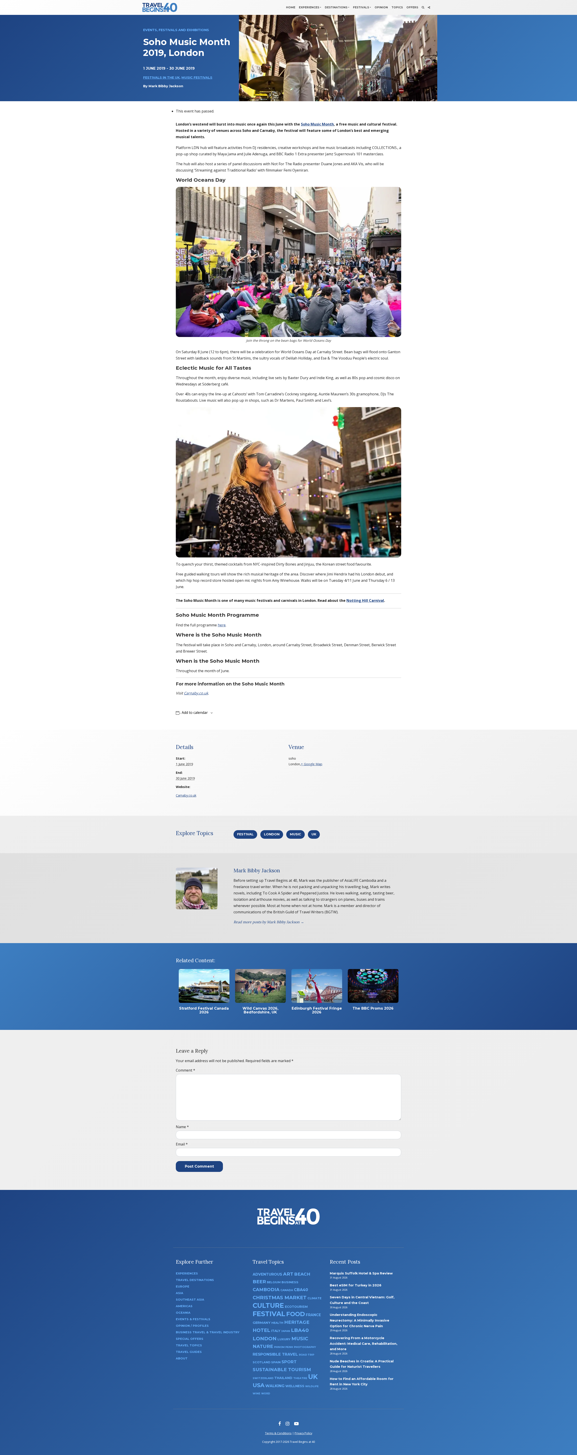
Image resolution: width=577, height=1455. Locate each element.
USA (258, 1385)
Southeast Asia (190, 1299)
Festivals (361, 7)
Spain (276, 1362)
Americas (184, 1306)
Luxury (284, 1339)
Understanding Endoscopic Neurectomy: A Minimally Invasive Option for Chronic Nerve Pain (359, 1320)
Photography (305, 1347)
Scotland (261, 1362)
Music (295, 834)
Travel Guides (189, 1352)
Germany (261, 1323)
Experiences (309, 7)
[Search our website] (423, 7)
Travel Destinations (195, 1280)
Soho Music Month (317, 124)
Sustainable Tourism (282, 1369)
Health (277, 1322)
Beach (302, 1274)
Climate (314, 1298)
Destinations (336, 7)
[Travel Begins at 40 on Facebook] (279, 1424)
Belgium (274, 1282)
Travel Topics (189, 1345)
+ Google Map (311, 764)
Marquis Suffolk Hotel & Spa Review (361, 1273)
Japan (285, 1331)
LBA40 (300, 1330)
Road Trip (306, 1354)
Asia (179, 1293)
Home (290, 7)
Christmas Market (280, 1297)
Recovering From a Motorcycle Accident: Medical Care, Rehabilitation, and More (363, 1343)
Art (288, 1274)
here (222, 625)
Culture (268, 1305)
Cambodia (266, 1289)
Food (295, 1314)
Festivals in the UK (161, 78)
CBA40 (301, 1289)
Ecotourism (296, 1306)
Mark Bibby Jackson (166, 86)
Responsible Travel (275, 1354)
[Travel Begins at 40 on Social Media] (429, 7)
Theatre (300, 1378)
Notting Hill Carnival (365, 600)
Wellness (294, 1386)
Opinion (381, 7)
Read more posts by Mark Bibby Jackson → (269, 922)
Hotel (261, 1330)
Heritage (296, 1322)
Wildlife (312, 1386)
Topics (397, 7)
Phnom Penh (283, 1347)
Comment (185, 1070)
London (271, 834)
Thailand (283, 1378)
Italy (275, 1331)
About (182, 1358)
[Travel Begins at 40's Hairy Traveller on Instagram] (287, 1424)
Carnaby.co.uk (196, 693)
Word (265, 1393)
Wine (256, 1393)
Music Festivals (196, 78)
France (313, 1315)
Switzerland (263, 1378)
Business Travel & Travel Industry (207, 1332)
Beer (259, 1281)
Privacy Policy (303, 1433)
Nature (263, 1346)
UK (313, 834)
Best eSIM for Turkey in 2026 (355, 1285)
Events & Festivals (193, 1319)
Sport (289, 1361)
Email (182, 1144)
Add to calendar (195, 712)
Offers (412, 7)
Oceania (183, 1312)
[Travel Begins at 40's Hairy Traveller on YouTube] (296, 1424)
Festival (245, 834)
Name (182, 1126)
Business (290, 1282)
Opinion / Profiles (192, 1325)
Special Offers (189, 1338)
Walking (274, 1386)
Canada (286, 1290)
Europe (182, 1286)
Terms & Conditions (278, 1433)
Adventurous (267, 1274)
